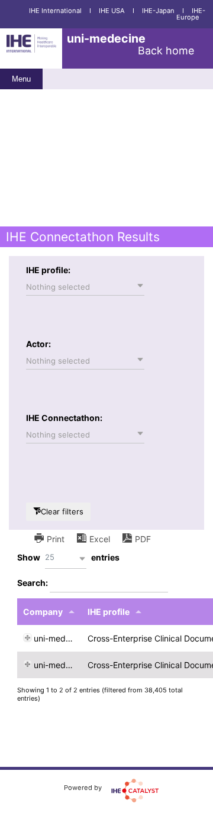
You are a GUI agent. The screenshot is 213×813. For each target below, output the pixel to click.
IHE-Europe (190, 14)
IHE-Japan (158, 11)
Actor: (38, 344)
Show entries (68, 557)
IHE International (55, 11)
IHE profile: (48, 270)
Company (43, 612)
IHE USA (112, 11)
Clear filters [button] (62, 511)
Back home (166, 50)
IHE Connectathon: (64, 418)
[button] (85, 287)
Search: (33, 583)
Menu (21, 79)
